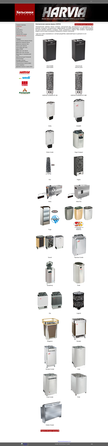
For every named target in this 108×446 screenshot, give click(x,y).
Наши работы (19, 29)
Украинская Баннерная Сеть (64, 441)
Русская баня (19, 31)
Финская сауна (19, 32)
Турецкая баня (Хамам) (21, 34)
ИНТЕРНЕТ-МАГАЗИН (21, 35)
